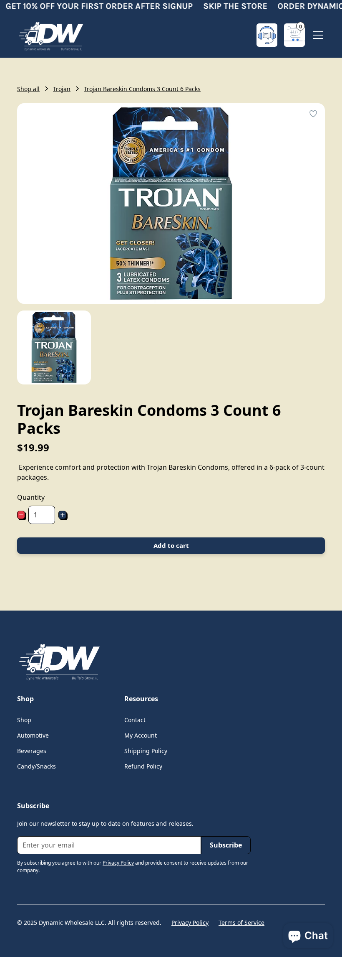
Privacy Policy (190, 922)
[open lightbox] (54, 347)
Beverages (31, 751)
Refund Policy (143, 766)
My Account (140, 735)
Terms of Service (241, 922)
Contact (135, 720)
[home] (50, 35)
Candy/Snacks (36, 766)
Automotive (33, 735)
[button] (294, 35)
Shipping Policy (145, 751)
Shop (24, 720)
